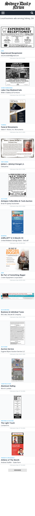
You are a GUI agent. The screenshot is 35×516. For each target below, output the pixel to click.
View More (17, 470)
